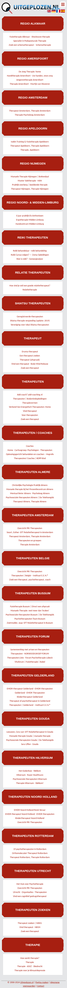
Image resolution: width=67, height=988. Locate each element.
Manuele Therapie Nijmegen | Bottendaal (30, 176)
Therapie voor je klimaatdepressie (29, 970)
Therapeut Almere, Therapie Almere (29, 501)
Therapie (30, 962)
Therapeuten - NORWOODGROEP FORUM (30, 654)
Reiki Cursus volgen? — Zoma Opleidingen (30, 255)
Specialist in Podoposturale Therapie (29, 41)
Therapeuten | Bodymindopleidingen (30, 399)
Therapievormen (29, 403)
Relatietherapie (30, 290)
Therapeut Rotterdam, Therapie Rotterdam (30, 857)
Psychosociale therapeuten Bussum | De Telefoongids (30, 615)
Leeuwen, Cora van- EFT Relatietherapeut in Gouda (30, 732)
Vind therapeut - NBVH (29, 927)
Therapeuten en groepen (29, 540)
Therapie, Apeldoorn (29, 150)
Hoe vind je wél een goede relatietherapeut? (29, 286)
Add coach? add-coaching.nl (29, 395)
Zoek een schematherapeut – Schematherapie (30, 45)
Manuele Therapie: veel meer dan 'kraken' (30, 610)
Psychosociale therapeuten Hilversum (30, 779)
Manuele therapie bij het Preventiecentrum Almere (29, 489)
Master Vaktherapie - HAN (30, 181)
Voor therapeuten (30, 415)
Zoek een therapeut (30, 368)
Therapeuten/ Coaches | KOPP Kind (30, 458)
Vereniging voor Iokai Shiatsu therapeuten (30, 325)
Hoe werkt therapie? (29, 958)
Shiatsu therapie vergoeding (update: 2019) (30, 321)
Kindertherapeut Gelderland (30, 697)
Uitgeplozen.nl (27, 982)
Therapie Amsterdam (30, 545)
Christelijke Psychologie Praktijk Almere (29, 485)
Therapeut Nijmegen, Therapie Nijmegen (29, 189)
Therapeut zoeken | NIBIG (30, 923)
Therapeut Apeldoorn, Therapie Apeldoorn (29, 146)
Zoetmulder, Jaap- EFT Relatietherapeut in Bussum (30, 623)
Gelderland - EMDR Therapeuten (30, 693)
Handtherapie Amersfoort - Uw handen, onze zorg (30, 76)
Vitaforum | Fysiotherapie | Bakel (30, 662)
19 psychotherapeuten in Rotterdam (29, 849)
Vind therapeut (30, 411)
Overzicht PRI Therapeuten (29, 528)
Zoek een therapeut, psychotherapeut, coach (29, 580)
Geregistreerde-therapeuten (30, 316)
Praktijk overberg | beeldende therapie (29, 185)
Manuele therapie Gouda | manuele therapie (29, 736)
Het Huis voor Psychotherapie (29, 884)
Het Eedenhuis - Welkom (30, 771)
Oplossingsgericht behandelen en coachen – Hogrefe (30, 454)
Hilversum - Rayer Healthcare (29, 775)
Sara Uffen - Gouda (29, 744)
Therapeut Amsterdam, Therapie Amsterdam (29, 111)
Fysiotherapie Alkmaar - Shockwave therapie (30, 37)
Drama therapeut (30, 352)
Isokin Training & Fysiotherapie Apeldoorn (30, 142)
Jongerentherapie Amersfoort (29, 80)
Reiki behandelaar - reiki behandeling (30, 251)
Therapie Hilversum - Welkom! (30, 783)
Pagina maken (41, 982)
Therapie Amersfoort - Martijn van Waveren (30, 84)
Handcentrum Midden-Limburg (30, 224)
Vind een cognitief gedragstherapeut (30, 896)
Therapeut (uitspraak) (30, 360)
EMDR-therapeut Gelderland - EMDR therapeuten (30, 689)
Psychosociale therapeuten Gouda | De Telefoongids (30, 740)
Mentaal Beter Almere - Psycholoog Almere (30, 493)
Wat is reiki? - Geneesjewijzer (29, 259)
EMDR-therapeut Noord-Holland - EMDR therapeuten (29, 814)
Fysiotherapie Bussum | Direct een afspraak (30, 606)
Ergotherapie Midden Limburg (30, 220)
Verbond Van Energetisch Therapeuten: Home (30, 407)
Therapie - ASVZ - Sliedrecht (29, 966)
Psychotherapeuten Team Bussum (29, 619)
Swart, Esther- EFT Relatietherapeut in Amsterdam (30, 532)
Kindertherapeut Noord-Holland (29, 818)
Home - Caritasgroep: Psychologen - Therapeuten (29, 450)
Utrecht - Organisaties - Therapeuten (30, 892)
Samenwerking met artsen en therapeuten (29, 649)
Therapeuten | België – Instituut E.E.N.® (29, 575)
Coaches (30, 446)
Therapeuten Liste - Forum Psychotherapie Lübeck (30, 658)
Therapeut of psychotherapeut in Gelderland (30, 701)
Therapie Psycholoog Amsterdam (30, 115)
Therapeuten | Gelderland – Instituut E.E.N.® (29, 705)
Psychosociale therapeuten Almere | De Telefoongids (30, 497)
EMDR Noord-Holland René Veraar (30, 810)
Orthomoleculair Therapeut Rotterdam (29, 853)
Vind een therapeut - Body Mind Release (29, 364)
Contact (40, 986)
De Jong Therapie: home (30, 72)
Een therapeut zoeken (30, 356)
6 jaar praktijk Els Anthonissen (29, 216)
